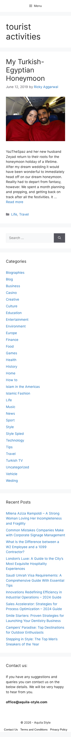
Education (14, 313)
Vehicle (11, 474)
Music (10, 407)
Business (13, 286)
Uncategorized (17, 467)
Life (14, 214)
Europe (11, 333)
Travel (24, 214)
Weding (12, 481)
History (11, 366)
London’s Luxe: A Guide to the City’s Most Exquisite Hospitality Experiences (34, 564)
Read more (14, 202)
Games (11, 353)
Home (10, 373)
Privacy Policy (58, 729)
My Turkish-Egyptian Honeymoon (25, 69)
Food (10, 346)
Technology (15, 440)
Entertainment (17, 320)
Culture (11, 306)
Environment (16, 326)
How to (11, 380)
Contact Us (11, 729)
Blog (9, 279)
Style (10, 427)
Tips (9, 447)
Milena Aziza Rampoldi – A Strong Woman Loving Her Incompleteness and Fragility (34, 518)
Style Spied (15, 434)
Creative (12, 299)
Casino (11, 293)
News (10, 413)
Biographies (15, 273)
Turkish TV (14, 460)
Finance (12, 340)
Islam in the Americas (23, 387)
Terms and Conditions (34, 729)
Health (11, 360)
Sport (10, 420)
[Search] (59, 238)
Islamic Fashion (18, 393)
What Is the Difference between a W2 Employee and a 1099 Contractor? (32, 547)
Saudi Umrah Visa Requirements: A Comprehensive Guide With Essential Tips (35, 580)
